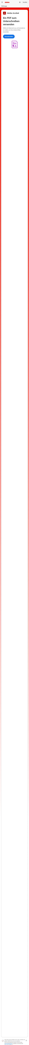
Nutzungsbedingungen (8, 1043)
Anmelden (25, 2)
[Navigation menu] (2, 2)
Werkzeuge (4, 6)
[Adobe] (7, 2)
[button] (20, 2)
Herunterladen (9, 36)
